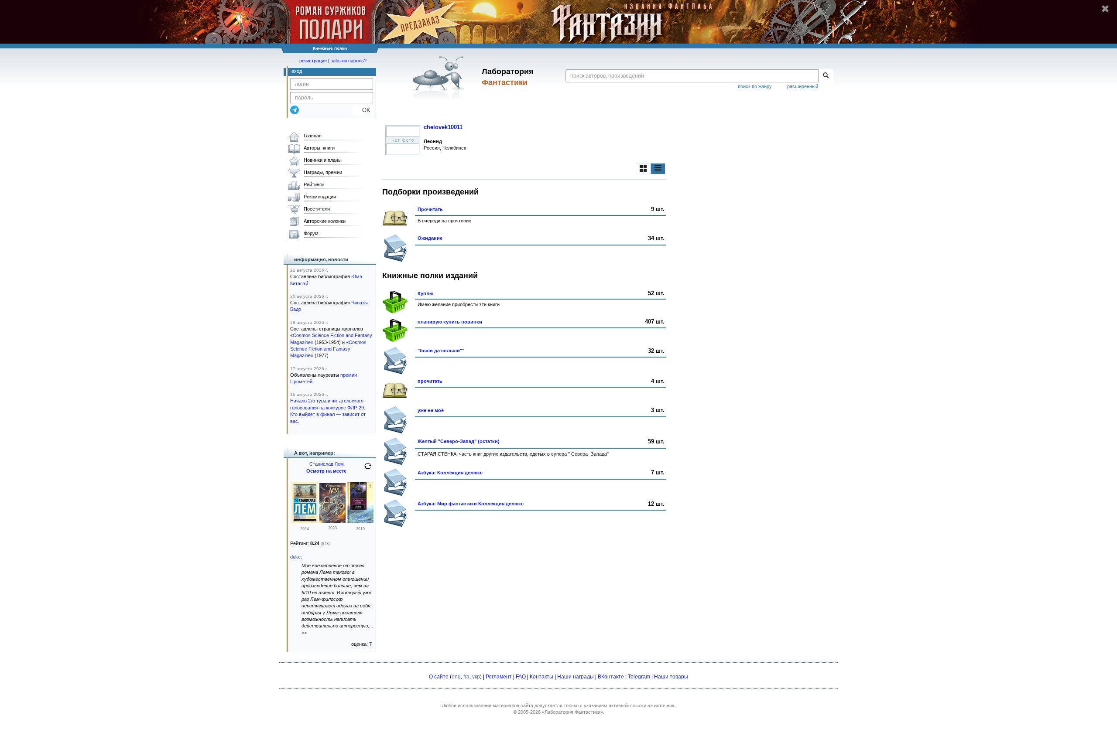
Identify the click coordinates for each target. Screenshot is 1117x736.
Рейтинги (314, 184)
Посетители (317, 208)
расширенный (802, 86)
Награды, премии (323, 172)
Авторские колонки (325, 221)
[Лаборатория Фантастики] (440, 77)
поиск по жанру (755, 86)
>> (304, 632)
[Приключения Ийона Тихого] (332, 521)
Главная (313, 135)
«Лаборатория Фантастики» (572, 712)
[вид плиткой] (643, 168)
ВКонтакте (611, 677)
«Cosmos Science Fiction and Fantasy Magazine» (328, 349)
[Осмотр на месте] (304, 521)
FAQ (521, 677)
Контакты (541, 677)
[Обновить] (368, 469)
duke (295, 556)
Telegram (639, 677)
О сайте (439, 677)
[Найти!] (825, 75)
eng (456, 677)
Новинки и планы (323, 160)
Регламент (499, 677)
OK (362, 110)
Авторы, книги (319, 147)
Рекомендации (320, 196)
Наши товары (671, 677)
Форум (311, 233)
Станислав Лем (326, 464)
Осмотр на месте (326, 471)
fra (466, 677)
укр (476, 677)
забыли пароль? (349, 60)
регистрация (313, 60)
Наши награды (575, 677)
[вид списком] (658, 168)
